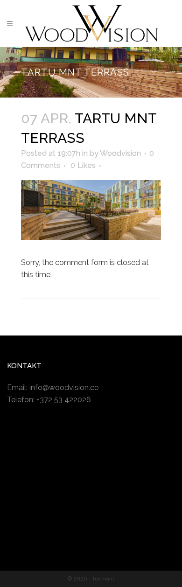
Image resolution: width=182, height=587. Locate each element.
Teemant (103, 578)
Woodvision (120, 153)
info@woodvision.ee (63, 387)
